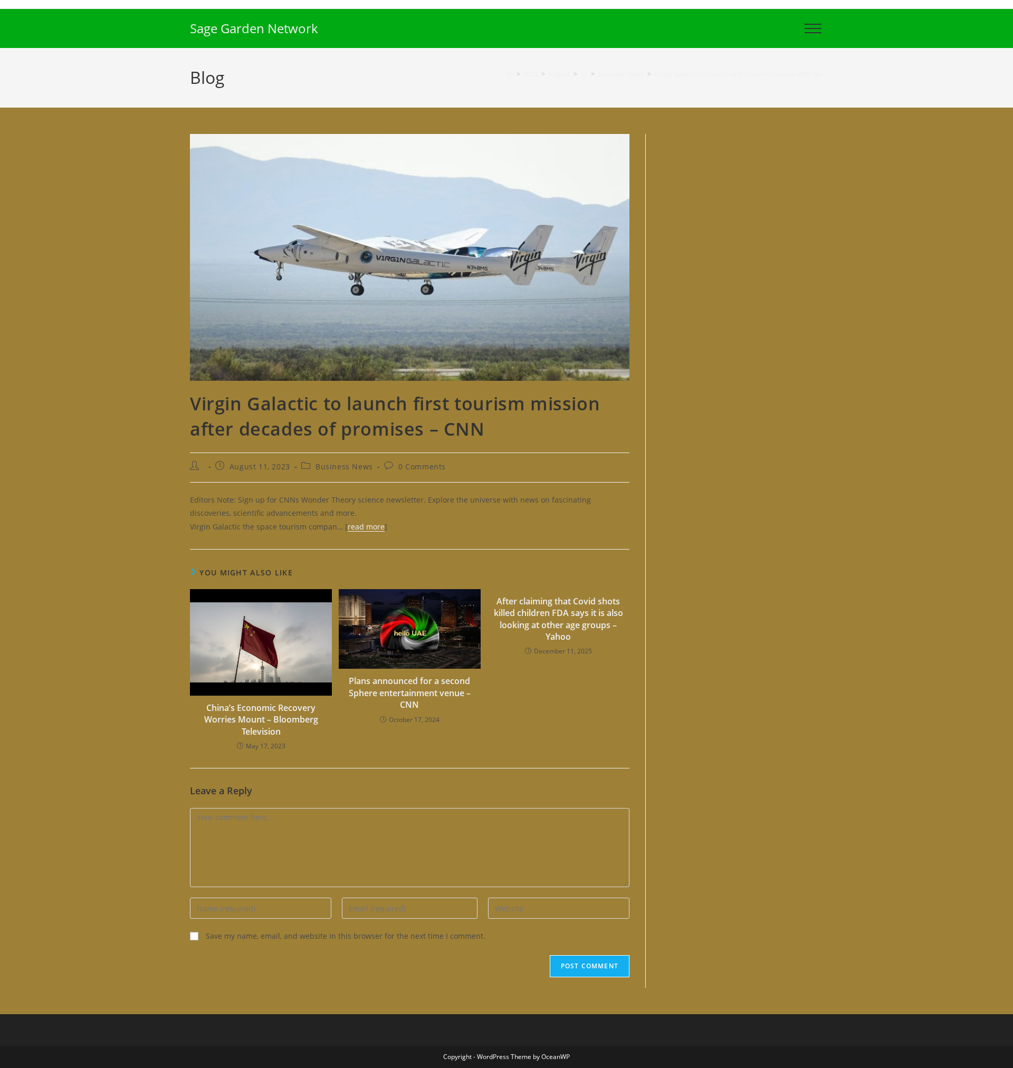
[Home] (509, 74)
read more (366, 527)
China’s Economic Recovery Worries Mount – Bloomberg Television (261, 719)
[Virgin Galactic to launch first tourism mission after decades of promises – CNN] (409, 257)
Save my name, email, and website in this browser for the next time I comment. (345, 936)
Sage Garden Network (254, 28)
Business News (344, 466)
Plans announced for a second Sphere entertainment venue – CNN (410, 692)
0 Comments (422, 466)
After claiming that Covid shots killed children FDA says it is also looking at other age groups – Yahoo (558, 618)
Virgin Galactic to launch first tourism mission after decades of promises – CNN (777, 74)
